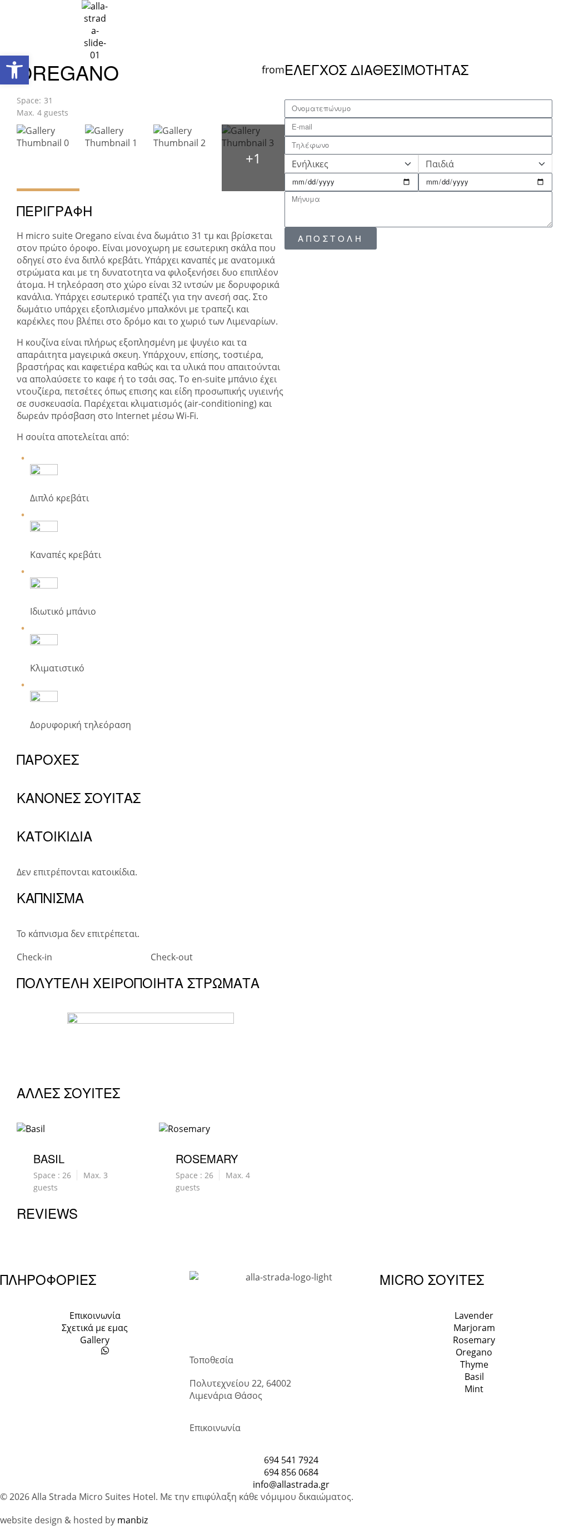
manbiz (132, 1520)
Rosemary (207, 1158)
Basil (48, 1158)
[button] (14, 70)
